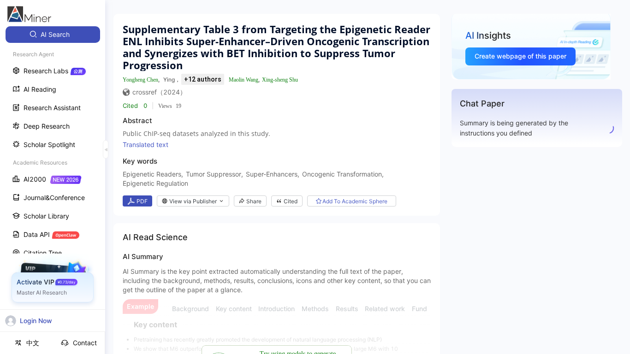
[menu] (53, 171)
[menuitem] (53, 34)
